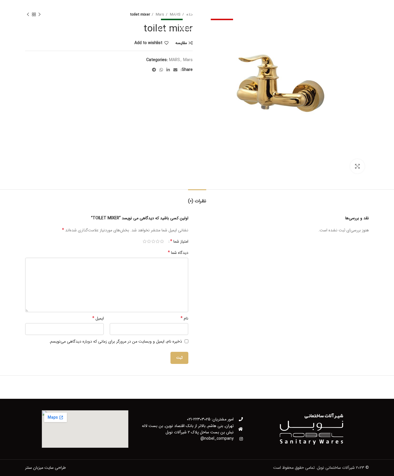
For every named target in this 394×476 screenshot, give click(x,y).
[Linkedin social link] (168, 69)
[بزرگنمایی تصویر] (357, 166)
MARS (174, 60)
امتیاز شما (179, 241)
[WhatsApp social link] (161, 69)
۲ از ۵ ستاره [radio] (157, 241)
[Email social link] (175, 69)
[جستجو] (27, 29)
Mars (188, 60)
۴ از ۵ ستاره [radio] (149, 241)
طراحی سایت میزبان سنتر (45, 467)
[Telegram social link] (154, 69)
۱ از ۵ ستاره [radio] (162, 241)
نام (184, 318)
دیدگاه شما (178, 253)
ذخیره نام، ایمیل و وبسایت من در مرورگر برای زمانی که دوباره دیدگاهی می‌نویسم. (115, 341)
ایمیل (98, 318)
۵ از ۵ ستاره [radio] (144, 241)
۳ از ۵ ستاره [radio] (153, 241)
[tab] (197, 198)
